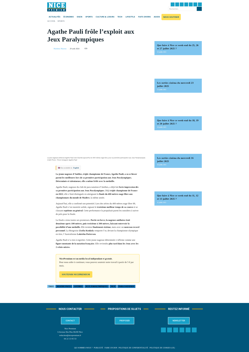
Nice (113, 286)
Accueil (51, 21)
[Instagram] (182, 4)
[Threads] (186, 4)
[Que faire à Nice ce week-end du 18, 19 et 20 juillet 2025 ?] (178, 105)
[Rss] (194, 330)
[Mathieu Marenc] (50, 48)
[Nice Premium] (56, 6)
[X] (133, 48)
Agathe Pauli (64, 286)
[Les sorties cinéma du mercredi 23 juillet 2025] (178, 68)
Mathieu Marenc (60, 49)
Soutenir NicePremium (76, 274)
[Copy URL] (121, 48)
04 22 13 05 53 (70, 339)
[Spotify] (188, 330)
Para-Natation (126, 286)
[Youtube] (200, 4)
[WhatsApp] (139, 48)
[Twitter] (177, 4)
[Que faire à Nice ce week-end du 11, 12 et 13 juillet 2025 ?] (178, 180)
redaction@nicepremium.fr (70, 335)
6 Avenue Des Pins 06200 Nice (70, 332)
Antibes (78, 286)
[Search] (199, 9)
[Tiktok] (191, 4)
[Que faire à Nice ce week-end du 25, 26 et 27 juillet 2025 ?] (178, 30)
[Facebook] (173, 4)
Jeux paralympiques (97, 286)
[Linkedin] (195, 4)
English (76, 168)
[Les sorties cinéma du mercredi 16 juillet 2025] (178, 143)
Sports (61, 21)
